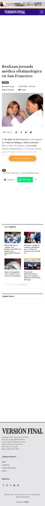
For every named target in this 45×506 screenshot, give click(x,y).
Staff (3, 462)
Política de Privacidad (22, 497)
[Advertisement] (22, 40)
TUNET (26, 502)
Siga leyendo (22, 158)
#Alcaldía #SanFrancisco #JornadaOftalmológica (21, 173)
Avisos (4, 471)
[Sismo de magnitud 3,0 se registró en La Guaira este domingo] (12, 264)
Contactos (6, 465)
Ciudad (5, 82)
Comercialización (9, 468)
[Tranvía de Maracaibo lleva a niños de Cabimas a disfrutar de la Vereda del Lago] (32, 264)
